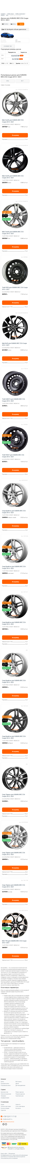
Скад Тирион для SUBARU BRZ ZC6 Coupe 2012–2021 (13, 795)
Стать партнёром (20, 1106)
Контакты (18, 1108)
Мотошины (19, 1081)
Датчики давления (20, 1085)
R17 (22, 81)
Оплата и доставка (6, 1106)
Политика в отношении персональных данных (13, 1156)
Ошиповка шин (20, 1096)
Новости (18, 1104)
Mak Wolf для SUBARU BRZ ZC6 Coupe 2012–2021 (14, 344)
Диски (21, 24)
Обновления (11, 1153)
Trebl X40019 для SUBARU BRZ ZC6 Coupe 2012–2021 (13, 400)
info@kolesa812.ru (7, 1119)
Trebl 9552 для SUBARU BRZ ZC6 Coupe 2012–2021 (15, 288)
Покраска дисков (20, 1094)
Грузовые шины (5, 1083)
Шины (14, 24)
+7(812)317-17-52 (9, 1116)
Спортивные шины (5, 1085)
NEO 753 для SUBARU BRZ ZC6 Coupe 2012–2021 (14, 942)
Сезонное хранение (6, 1094)
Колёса (6, 24)
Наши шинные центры (8, 1121)
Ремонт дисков (20, 1092)
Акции (2, 1104)
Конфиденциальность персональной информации (14, 1155)
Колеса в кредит (5, 1108)
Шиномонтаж (4, 1092)
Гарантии (3, 1110)
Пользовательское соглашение (9, 1158)
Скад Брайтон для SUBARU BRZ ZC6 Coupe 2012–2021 (14, 511)
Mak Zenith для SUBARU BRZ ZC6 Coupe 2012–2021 (13, 121)
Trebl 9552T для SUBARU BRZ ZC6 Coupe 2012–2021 (13, 456)
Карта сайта (4, 1153)
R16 (8, 81)
